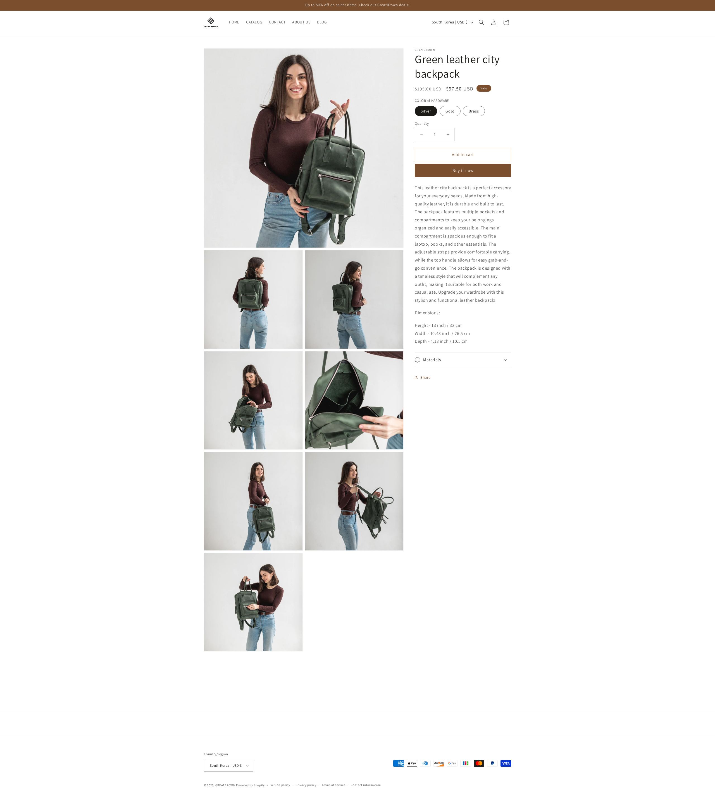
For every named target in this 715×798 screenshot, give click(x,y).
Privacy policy (305, 785)
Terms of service (333, 785)
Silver (426, 111)
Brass (474, 111)
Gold (450, 111)
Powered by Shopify (250, 785)
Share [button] (425, 377)
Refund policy (280, 785)
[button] (481, 22)
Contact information (366, 785)
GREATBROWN (225, 785)
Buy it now (463, 170)
